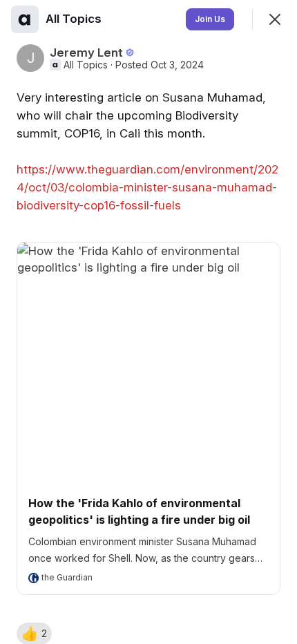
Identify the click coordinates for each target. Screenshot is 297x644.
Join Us (210, 19)
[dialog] (148, 322)
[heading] (75, 18)
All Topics (86, 64)
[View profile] (25, 19)
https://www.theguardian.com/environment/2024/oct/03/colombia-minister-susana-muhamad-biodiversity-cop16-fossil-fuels (147, 187)
